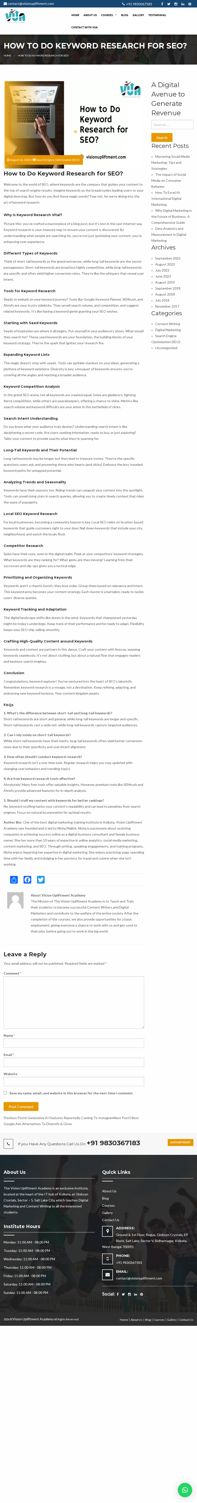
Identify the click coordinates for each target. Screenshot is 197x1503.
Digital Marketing (168, 330)
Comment (12, 973)
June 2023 (163, 276)
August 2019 (165, 282)
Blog (124, 15)
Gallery (138, 15)
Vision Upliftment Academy (33, 1319)
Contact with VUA (84, 27)
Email (9, 1055)
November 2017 (167, 306)
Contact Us (110, 1220)
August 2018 (165, 294)
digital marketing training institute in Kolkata (81, 822)
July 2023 (162, 270)
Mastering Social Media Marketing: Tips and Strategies (170, 162)
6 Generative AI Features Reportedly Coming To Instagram (59, 1118)
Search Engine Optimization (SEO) (58, 160)
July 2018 (162, 300)
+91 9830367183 (139, 4)
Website (10, 1074)
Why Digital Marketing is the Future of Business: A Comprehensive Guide (171, 216)
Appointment (180, 1142)
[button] (185, 1490)
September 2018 (167, 288)
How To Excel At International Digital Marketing (166, 198)
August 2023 (165, 264)
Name (9, 1035)
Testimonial (157, 15)
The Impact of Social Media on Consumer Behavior (168, 180)
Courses (107, 15)
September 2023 (167, 258)
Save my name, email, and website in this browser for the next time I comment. (71, 1093)
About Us (90, 15)
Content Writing (167, 324)
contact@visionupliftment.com (31, 3)
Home (75, 15)
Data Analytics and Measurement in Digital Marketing (168, 234)
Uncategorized (166, 348)
